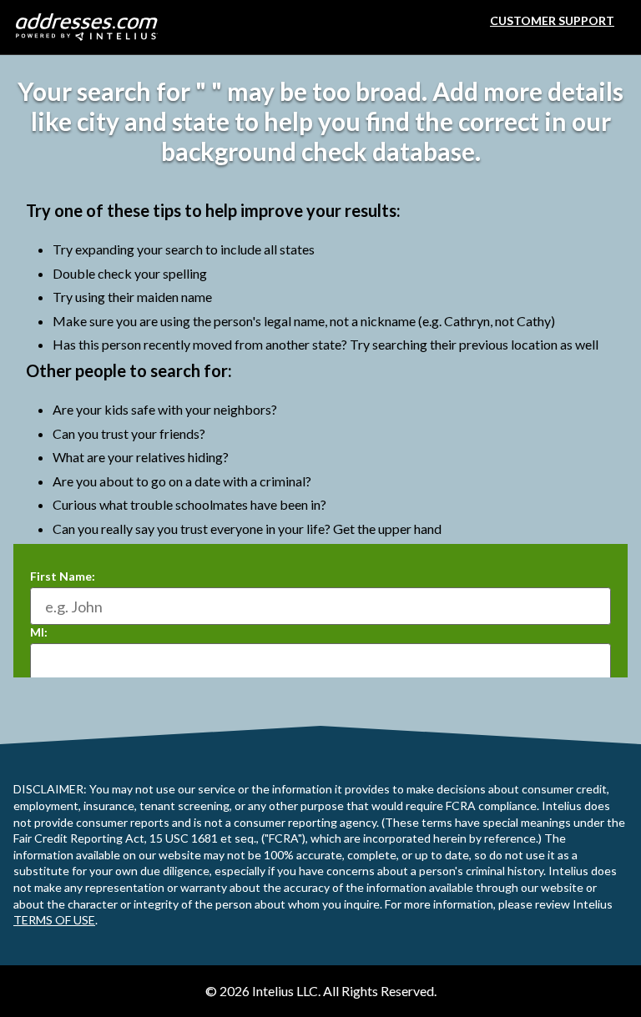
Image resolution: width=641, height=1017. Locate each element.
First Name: (62, 576)
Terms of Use (54, 920)
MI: (39, 632)
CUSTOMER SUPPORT (552, 20)
